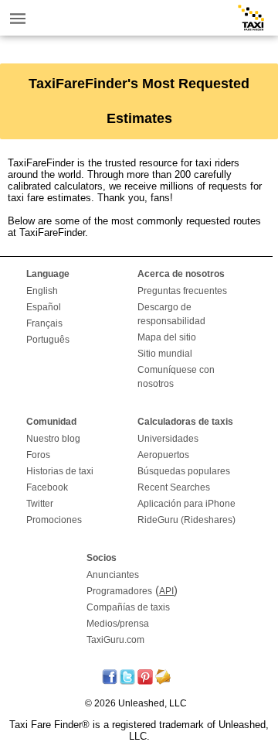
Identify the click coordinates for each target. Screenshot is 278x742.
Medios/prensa (117, 623)
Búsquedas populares (183, 471)
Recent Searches (173, 487)
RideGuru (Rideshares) (186, 520)
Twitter (39, 503)
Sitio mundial (164, 353)
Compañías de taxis (128, 607)
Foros (38, 455)
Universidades (167, 438)
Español (43, 307)
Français (44, 323)
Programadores (119, 591)
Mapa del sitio (166, 337)
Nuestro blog (53, 438)
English (42, 291)
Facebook (47, 487)
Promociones (54, 520)
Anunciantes (112, 574)
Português (48, 339)
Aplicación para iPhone (186, 503)
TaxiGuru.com (115, 639)
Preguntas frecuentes (182, 291)
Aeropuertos (163, 455)
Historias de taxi (59, 471)
